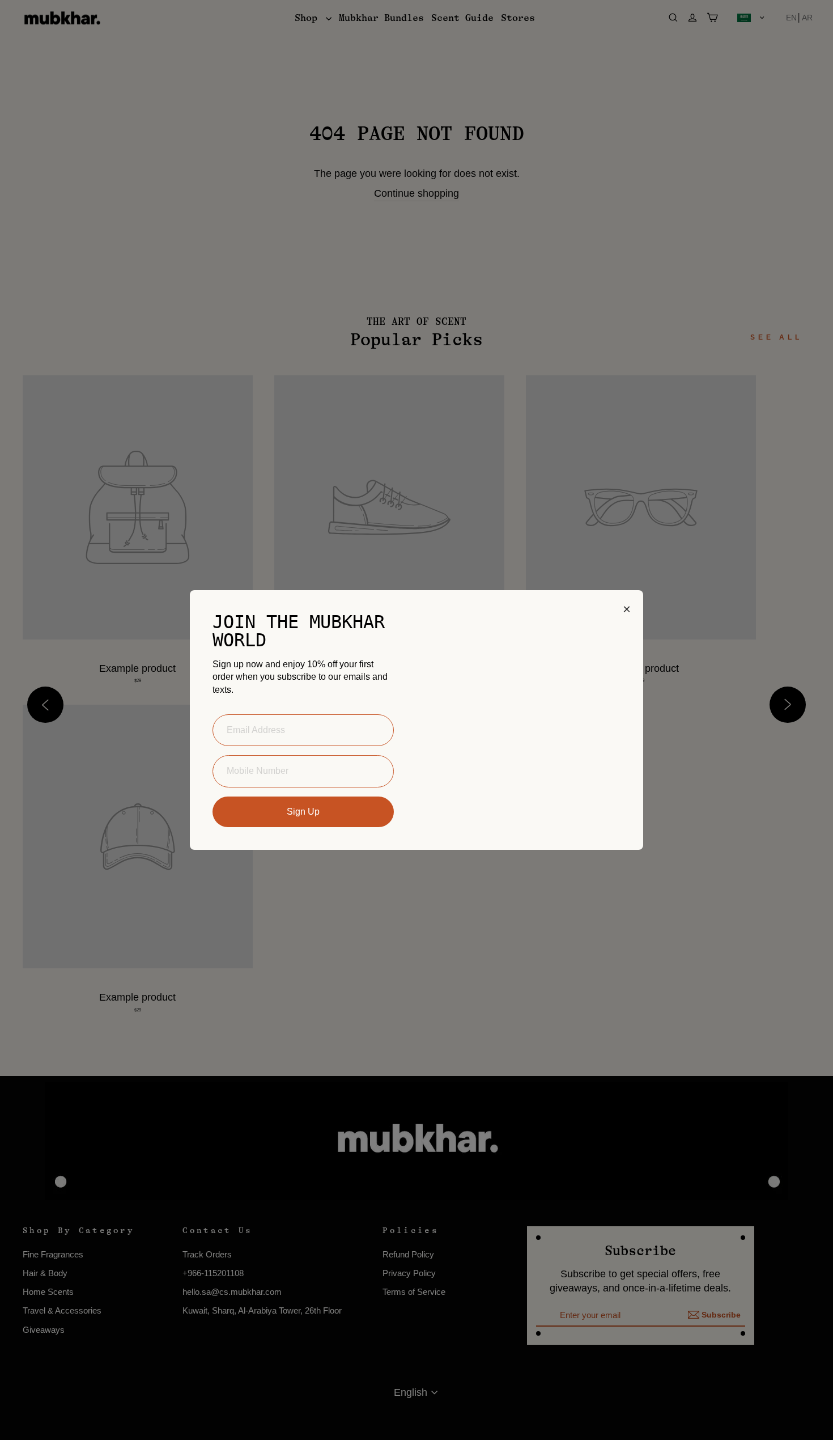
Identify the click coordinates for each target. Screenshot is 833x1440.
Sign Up (303, 811)
